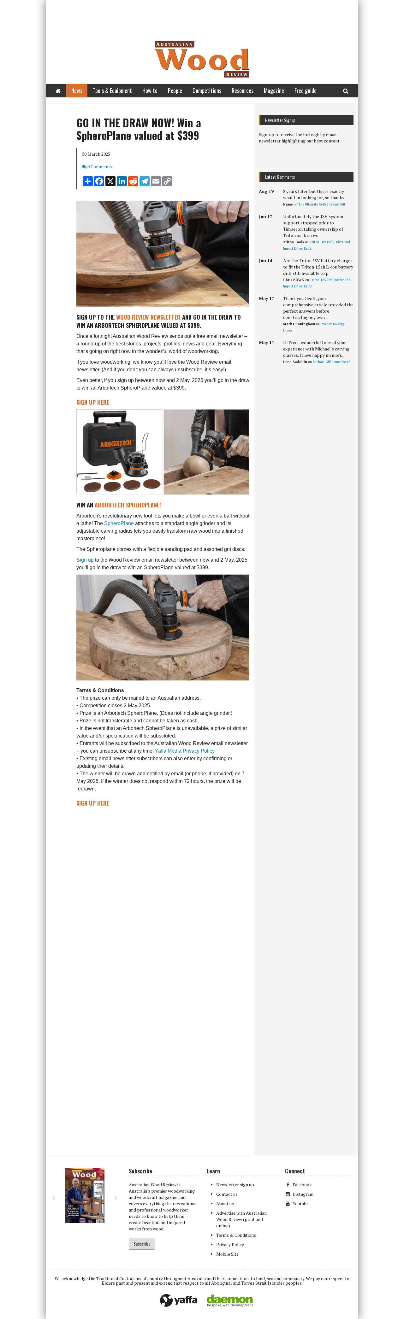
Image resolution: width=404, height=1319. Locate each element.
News (76, 90)
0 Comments (99, 167)
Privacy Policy (230, 1244)
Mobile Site (227, 1254)
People (175, 90)
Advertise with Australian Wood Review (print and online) (241, 1219)
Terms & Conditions (236, 1235)
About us (225, 1203)
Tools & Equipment (112, 90)
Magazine (274, 90)
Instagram (303, 1194)
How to (149, 90)
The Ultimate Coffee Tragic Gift (321, 204)
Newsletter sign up (235, 1185)
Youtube (301, 1203)
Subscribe (142, 1243)
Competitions (207, 90)
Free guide (305, 90)
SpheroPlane (119, 523)
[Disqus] (149, 900)
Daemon (230, 1300)
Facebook (302, 1185)
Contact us (227, 1194)
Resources (242, 90)
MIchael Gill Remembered (331, 362)
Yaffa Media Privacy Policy (184, 751)
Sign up (85, 560)
